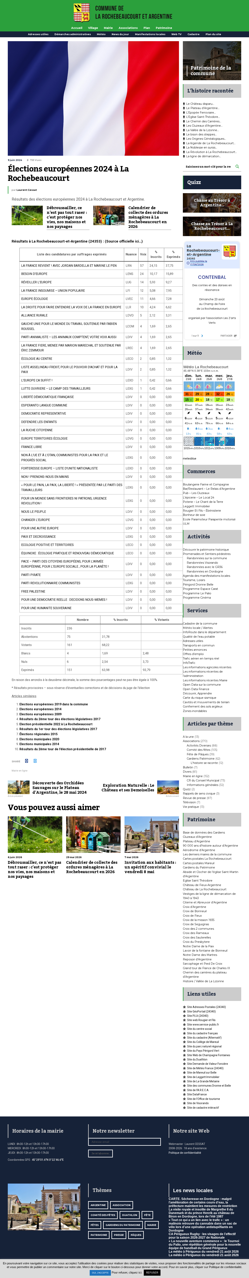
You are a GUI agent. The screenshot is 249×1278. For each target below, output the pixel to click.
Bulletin (188, 767)
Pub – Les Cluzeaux (196, 493)
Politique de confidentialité (185, 1152)
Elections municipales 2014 (39, 744)
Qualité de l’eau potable (199, 636)
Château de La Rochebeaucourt (204, 889)
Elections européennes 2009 (40, 714)
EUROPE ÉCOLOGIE (34, 299)
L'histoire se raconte (204, 763)
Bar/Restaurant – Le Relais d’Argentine (209, 489)
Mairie (108, 28)
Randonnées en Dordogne (205, 571)
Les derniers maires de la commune (207, 854)
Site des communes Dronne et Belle (209, 1085)
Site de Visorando (198, 1103)
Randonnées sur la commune (207, 558)
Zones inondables (195, 711)
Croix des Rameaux (196, 933)
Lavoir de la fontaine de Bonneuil (205, 950)
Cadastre (194, 34)
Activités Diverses (199, 745)
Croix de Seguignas (196, 924)
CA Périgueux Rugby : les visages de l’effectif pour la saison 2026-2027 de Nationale (202, 1235)
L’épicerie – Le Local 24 (198, 497)
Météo (101, 34)
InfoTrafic (189, 663)
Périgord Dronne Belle (198, 584)
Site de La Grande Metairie (203, 1081)
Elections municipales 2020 (39, 739)
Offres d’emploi (193, 654)
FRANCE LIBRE (31, 447)
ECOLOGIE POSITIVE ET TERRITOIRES (47, 545)
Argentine (98, 1205)
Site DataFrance (197, 1094)
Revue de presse (194, 798)
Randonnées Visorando (202, 562)
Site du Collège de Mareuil (203, 1041)
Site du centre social (199, 1028)
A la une (188, 737)
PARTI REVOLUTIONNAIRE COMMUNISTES (50, 583)
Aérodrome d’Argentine (199, 850)
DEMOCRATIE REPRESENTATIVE (43, 413)
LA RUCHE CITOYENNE (37, 430)
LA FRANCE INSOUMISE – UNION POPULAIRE (53, 290)
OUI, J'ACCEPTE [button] (100, 1273)
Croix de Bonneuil (195, 911)
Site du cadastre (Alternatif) (204, 1037)
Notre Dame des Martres (200, 955)
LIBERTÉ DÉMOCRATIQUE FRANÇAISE (47, 397)
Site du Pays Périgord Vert (203, 1050)
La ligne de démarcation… (203, 156)
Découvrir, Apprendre (197, 693)
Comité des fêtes (198, 750)
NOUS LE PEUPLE (33, 512)
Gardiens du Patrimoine (199, 867)
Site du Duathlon (197, 1059)
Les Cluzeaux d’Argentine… (204, 125)
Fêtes (95, 1225)
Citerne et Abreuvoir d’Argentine (205, 902)
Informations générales (202, 785)
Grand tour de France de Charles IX (206, 968)
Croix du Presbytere (196, 942)
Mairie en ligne (19, 770)
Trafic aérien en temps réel (201, 658)
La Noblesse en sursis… (201, 147)
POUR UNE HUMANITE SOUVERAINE (46, 608)
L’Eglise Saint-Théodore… (203, 117)
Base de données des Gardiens (204, 832)
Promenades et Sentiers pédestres (207, 554)
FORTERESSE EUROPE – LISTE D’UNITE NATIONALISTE (59, 468)
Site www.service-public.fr (203, 1024)
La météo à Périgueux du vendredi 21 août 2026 (204, 1251)
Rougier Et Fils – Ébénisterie (202, 510)
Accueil (76, 28)
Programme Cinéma (197, 597)
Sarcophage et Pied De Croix (202, 963)
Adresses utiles (38, 34)
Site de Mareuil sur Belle (202, 1072)
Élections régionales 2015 (38, 734)
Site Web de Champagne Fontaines (208, 1055)
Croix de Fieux (192, 915)
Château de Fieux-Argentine (202, 885)
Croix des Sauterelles (197, 937)
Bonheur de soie (194, 515)
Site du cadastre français (202, 1033)
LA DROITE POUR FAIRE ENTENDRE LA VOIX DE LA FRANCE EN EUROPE (71, 307)
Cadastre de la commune (200, 623)
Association (122, 1205)
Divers (187, 771)
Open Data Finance (196, 689)
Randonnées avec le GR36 (205, 567)
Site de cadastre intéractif (203, 1107)
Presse (119, 1235)
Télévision (189, 802)
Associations (128, 28)
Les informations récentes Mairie (205, 680)
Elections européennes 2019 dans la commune (53, 704)
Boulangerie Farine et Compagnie (206, 484)
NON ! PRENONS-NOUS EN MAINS (45, 477)
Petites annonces (195, 649)
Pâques (136, 1235)
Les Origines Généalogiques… (206, 138)
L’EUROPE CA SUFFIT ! (37, 380)
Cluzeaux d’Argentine (197, 837)
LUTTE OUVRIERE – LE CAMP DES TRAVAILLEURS (55, 388)
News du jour (120, 34)
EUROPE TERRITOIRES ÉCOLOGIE (44, 438)
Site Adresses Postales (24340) (206, 1007)
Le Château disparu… (200, 104)
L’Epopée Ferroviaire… (201, 112)
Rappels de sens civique (199, 793)
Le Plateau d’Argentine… (202, 108)
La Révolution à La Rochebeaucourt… (211, 152)
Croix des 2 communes (198, 929)
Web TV (176, 34)
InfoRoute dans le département (204, 632)
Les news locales (193, 1190)
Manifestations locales (150, 34)
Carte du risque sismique (199, 697)
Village (93, 28)
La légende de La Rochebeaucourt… (210, 143)
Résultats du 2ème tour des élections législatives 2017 (59, 719)
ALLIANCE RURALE (34, 315)
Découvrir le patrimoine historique (206, 549)
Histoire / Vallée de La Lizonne (203, 981)
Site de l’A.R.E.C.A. (198, 1090)
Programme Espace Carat (200, 589)
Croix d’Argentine (194, 907)
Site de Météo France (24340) (205, 1068)
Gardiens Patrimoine (201, 758)
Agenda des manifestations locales (206, 576)
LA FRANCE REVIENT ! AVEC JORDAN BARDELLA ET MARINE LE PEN (69, 266)
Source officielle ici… (123, 241)
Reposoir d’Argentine (197, 959)
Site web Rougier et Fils (201, 1020)
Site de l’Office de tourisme (203, 1098)
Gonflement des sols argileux (202, 706)
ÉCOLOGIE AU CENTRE (36, 359)
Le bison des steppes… (201, 134)
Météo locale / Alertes (198, 628)
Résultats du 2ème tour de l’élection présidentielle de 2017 (62, 749)
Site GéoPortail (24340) (201, 1011)
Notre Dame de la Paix (198, 946)
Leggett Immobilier (196, 506)
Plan (147, 28)
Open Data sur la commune (202, 684)
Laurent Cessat (27, 189)
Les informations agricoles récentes (207, 667)
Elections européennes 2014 (40, 709)
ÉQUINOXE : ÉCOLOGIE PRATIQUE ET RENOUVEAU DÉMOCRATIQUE (67, 553)
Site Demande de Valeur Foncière (207, 1063)
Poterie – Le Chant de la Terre (203, 502)
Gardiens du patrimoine (123, 1225)
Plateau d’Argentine (196, 841)
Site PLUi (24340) (197, 1015)
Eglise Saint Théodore (197, 880)
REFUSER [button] (152, 1272)
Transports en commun (199, 645)
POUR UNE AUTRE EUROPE (40, 528)
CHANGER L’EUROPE (35, 520)
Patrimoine (164, 28)
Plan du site (213, 34)
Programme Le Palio (197, 593)
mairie (151, 1225)
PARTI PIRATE (31, 575)
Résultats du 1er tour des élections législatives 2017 (58, 729)
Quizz (187, 789)
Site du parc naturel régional (204, 1046)
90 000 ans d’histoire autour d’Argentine (210, 845)
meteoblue (189, 458)
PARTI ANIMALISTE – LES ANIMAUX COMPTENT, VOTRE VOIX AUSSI (69, 337)
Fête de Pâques (198, 754)
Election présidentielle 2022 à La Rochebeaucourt (55, 724)
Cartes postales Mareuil (198, 863)
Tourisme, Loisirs (194, 580)
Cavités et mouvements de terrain (206, 702)
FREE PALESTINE (33, 591)
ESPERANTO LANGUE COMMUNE (44, 405)
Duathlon (129, 1215)
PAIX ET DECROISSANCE (38, 537)
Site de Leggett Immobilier (203, 1077)
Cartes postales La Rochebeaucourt (207, 858)
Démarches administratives (72, 34)
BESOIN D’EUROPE (34, 274)
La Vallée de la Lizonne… (202, 130)
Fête (147, 1215)
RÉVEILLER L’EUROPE (36, 282)
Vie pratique (191, 807)
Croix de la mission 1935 (198, 920)
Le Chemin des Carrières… (203, 121)
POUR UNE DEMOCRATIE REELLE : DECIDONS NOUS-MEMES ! (64, 600)
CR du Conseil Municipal (203, 780)
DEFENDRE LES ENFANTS (39, 422)
